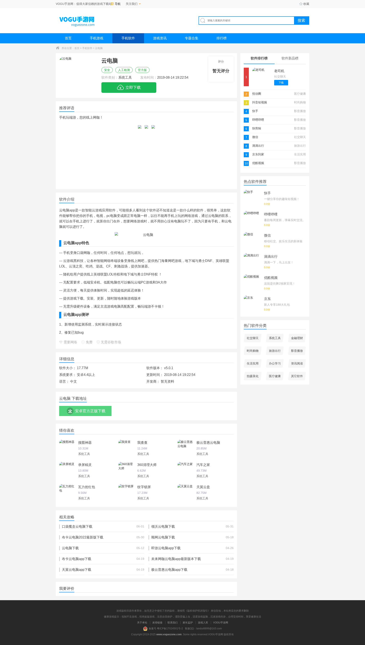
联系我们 (173, 622)
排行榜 (222, 38)
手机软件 (128, 38)
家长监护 (188, 622)
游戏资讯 (160, 38)
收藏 (306, 3)
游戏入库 (203, 622)
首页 (68, 38)
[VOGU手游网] (77, 20)
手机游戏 (96, 38)
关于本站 (142, 622)
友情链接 (157, 622)
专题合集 (191, 38)
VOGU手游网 (220, 622)
